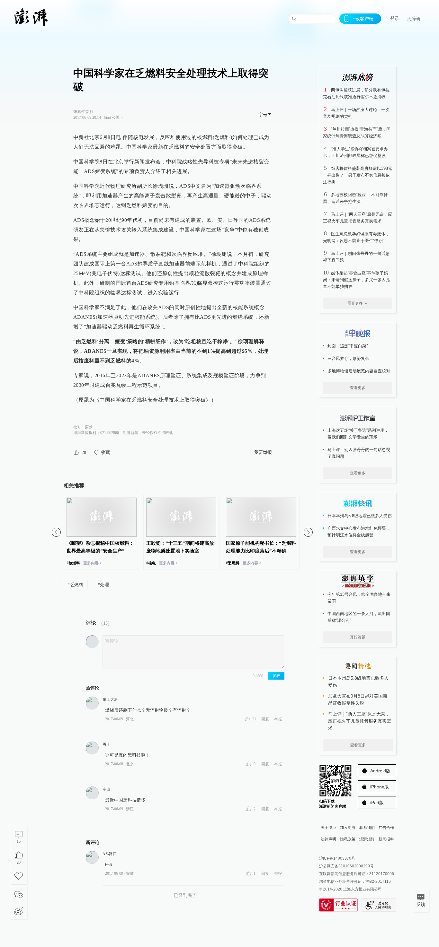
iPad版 (377, 802)
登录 (394, 18)
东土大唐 (110, 699)
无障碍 (414, 18)
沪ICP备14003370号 (337, 858)
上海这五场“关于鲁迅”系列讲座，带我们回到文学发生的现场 (358, 433)
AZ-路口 (110, 854)
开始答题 (357, 637)
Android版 (380, 770)
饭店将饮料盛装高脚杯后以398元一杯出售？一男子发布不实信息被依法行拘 (357, 175)
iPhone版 (379, 786)
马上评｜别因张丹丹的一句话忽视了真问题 (358, 453)
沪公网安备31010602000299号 (346, 866)
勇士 (106, 744)
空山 (106, 789)
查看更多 (357, 388)
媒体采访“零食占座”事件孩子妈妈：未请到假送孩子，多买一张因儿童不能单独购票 (356, 280)
